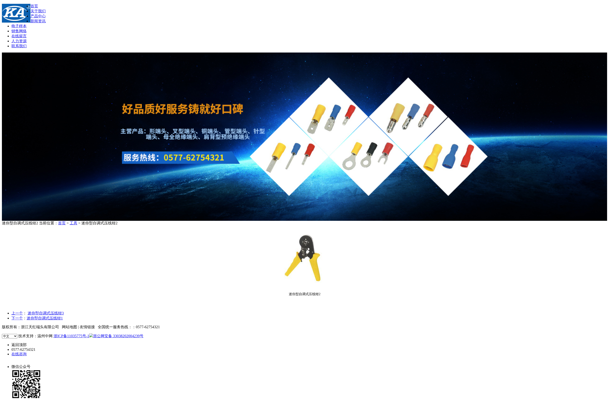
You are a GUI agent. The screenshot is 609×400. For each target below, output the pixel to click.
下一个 (17, 318)
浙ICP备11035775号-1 (71, 336)
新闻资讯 (38, 21)
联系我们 (19, 46)
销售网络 (19, 31)
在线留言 (19, 36)
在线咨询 (19, 354)
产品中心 (38, 16)
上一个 (17, 313)
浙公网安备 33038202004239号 (118, 336)
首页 (34, 6)
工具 (73, 223)
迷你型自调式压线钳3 (46, 313)
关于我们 (38, 11)
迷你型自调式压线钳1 (45, 318)
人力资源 (19, 41)
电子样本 (19, 26)
